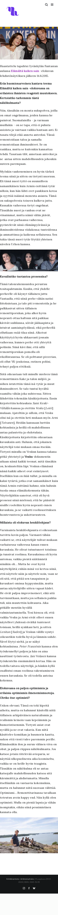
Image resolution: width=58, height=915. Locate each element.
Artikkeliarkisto (27, 879)
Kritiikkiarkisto (12, 879)
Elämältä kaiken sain (25, 71)
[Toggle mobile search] (46, 4)
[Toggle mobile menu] (52, 4)
